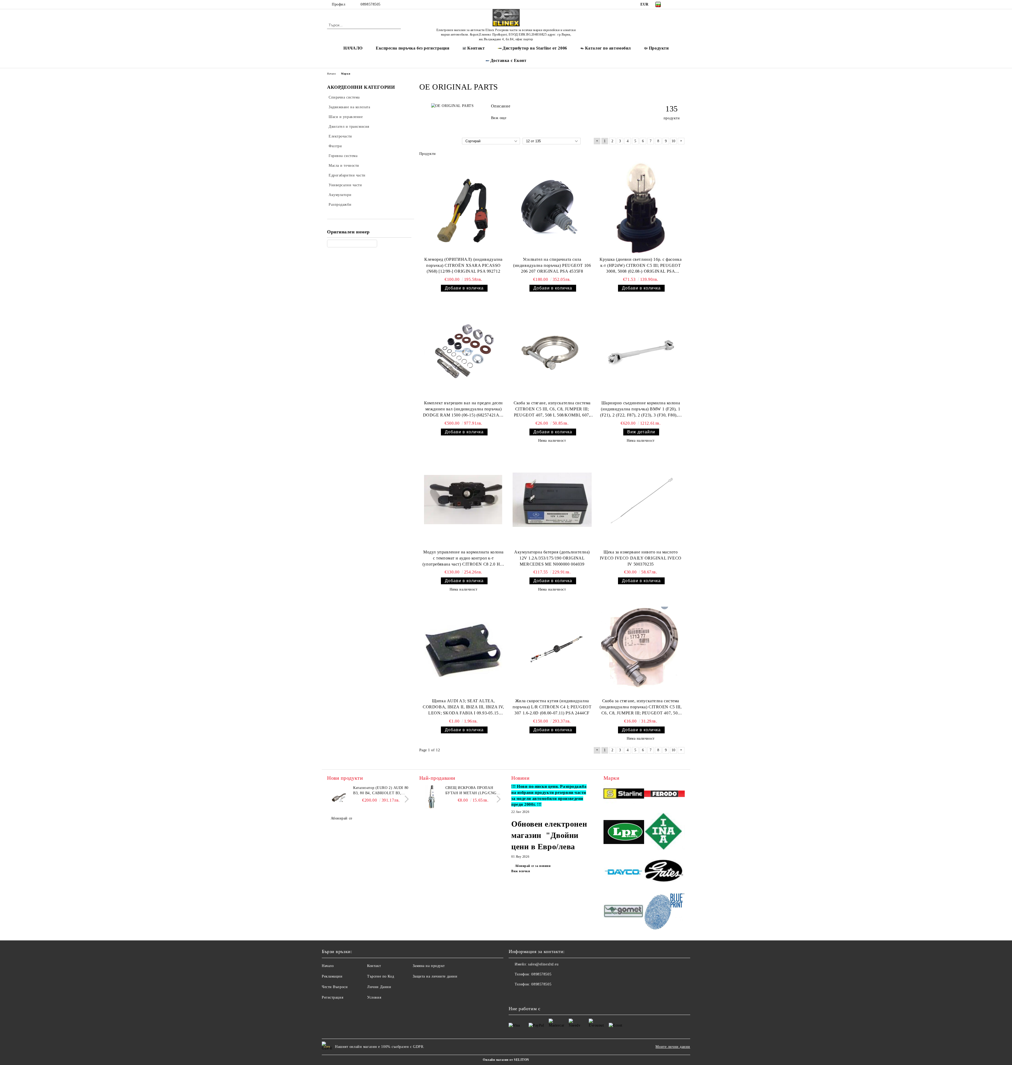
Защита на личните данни (435, 976)
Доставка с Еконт (508, 60)
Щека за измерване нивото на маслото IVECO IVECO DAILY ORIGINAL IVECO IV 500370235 (641, 558)
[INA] (664, 833)
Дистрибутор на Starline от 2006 (535, 48)
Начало (331, 73)
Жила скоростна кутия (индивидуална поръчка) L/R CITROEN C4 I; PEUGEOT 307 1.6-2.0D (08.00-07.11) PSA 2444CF (552, 707)
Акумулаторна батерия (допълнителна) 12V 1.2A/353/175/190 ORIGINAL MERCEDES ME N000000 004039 (552, 558)
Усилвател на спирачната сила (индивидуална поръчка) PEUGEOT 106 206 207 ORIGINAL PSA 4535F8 (552, 265)
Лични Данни (379, 987)
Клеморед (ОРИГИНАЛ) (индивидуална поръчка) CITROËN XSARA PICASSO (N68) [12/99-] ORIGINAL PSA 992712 (463, 265)
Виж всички (520, 871)
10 (673, 141)
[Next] (405, 799)
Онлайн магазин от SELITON (506, 1060)
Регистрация (332, 997)
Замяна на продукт (429, 966)
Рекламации (332, 976)
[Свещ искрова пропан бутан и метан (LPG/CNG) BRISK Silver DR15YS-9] (431, 797)
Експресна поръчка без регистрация (412, 48)
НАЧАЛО (353, 48)
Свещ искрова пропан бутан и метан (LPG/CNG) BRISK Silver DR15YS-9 (471, 791)
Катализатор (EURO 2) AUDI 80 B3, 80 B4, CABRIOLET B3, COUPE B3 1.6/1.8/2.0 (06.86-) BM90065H (380, 791)
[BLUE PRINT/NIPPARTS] (664, 911)
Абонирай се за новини (533, 866)
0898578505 (371, 4)
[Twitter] (682, 4)
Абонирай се (341, 818)
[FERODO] (664, 794)
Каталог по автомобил (608, 48)
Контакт (374, 966)
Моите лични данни (672, 1047)
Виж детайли (641, 432)
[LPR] (624, 833)
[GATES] (664, 872)
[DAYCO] (624, 872)
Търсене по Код (380, 976)
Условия (374, 997)
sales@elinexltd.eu (543, 964)
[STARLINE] (624, 795)
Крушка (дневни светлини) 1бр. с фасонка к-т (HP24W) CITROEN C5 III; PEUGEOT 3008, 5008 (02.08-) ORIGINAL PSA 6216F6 (641, 266)
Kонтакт (476, 48)
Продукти (659, 48)
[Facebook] (674, 4)
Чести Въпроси (335, 987)
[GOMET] (624, 912)
